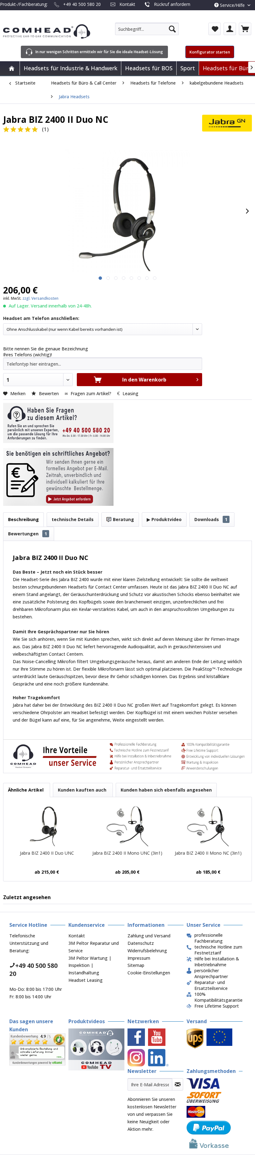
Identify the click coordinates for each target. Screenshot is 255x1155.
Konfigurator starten (209, 52)
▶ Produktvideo (164, 519)
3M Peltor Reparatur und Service (93, 947)
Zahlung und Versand (149, 936)
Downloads (210, 519)
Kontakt (127, 4)
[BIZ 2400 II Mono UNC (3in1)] (127, 825)
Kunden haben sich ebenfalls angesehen (166, 790)
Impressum (139, 958)
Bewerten (49, 393)
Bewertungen (27, 534)
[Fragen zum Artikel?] (58, 477)
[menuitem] (147, 29)
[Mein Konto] (230, 29)
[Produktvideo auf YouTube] (96, 1049)
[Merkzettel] (214, 29)
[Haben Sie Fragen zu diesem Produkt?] (58, 423)
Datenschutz (141, 943)
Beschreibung (23, 519)
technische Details (73, 519)
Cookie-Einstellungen (149, 973)
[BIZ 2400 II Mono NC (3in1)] (208, 825)
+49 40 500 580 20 (82, 4)
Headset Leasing (85, 980)
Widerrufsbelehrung (147, 951)
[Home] (11, 68)
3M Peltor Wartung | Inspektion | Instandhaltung (89, 965)
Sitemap (136, 965)
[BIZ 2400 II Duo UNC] (47, 825)
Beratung (123, 519)
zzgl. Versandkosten (40, 298)
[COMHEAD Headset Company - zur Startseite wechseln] (46, 31)
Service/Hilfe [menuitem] (232, 5)
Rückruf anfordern (172, 4)
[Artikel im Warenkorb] (245, 29)
